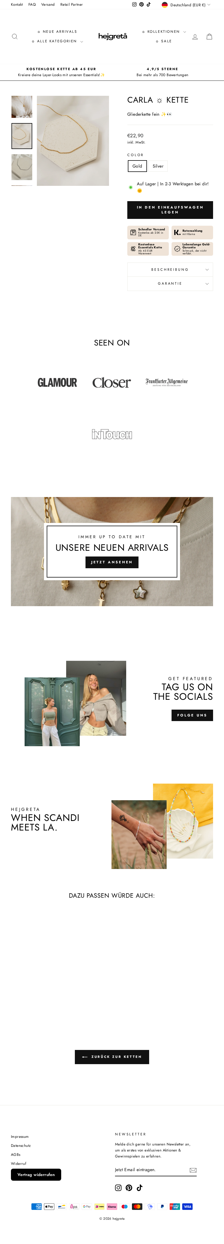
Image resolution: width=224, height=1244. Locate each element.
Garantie (170, 283)
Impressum (20, 1136)
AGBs (15, 1154)
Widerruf (18, 1163)
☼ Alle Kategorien (55, 41)
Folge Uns (192, 715)
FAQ (32, 4)
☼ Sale (163, 41)
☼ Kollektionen (162, 31)
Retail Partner (71, 4)
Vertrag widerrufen (36, 1175)
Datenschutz (21, 1145)
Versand (48, 4)
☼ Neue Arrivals (57, 31)
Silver (158, 166)
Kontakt (17, 4)
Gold (137, 166)
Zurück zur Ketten (116, 1056)
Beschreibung (170, 269)
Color (135, 154)
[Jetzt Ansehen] (112, 551)
